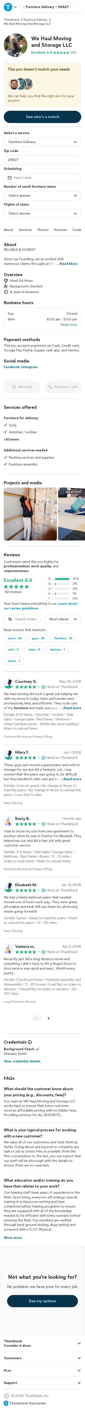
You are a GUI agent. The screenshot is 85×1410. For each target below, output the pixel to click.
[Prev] (36, 1018)
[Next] (48, 1018)
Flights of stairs (16, 205)
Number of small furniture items (30, 187)
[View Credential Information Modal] (29, 1042)
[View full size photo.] (30, 514)
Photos (43, 230)
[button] (15, 45)
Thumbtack (11, 19)
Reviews (60, 230)
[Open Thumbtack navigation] (10, 7)
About (8, 230)
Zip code (11, 151)
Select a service (16, 133)
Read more (69, 325)
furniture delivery (35, 19)
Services (25, 230)
